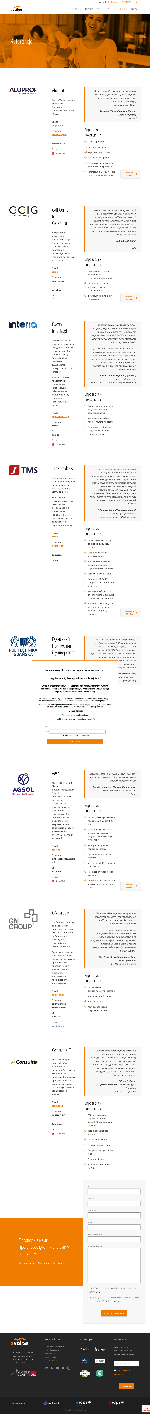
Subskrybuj (126, 1386)
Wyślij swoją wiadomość (114, 1313)
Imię (89, 1186)
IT (67, 1114)
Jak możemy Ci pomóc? (95, 1246)
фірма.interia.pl (60, 416)
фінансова (57, 545)
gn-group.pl (58, 994)
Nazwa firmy (92, 1210)
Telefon (90, 1222)
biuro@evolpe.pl (113, 2)
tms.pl (55, 536)
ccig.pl (55, 271)
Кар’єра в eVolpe (126, 2)
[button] (136, 2)
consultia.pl (58, 1105)
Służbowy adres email (95, 1234)
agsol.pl (56, 849)
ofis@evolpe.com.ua (52, 1360)
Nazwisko (91, 1198)
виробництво (59, 134)
